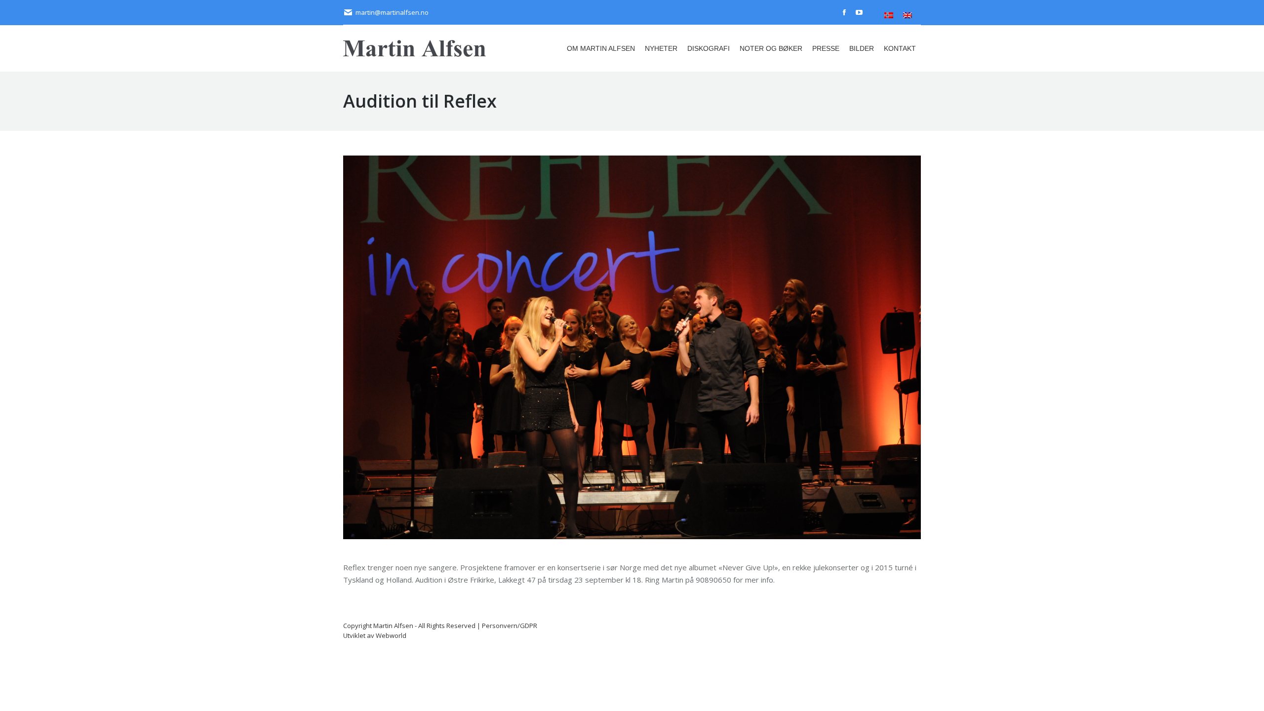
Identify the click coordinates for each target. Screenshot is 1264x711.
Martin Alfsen (393, 625)
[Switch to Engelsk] (907, 15)
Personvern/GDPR (509, 625)
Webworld (391, 635)
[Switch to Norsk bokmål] (888, 15)
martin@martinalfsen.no (392, 12)
